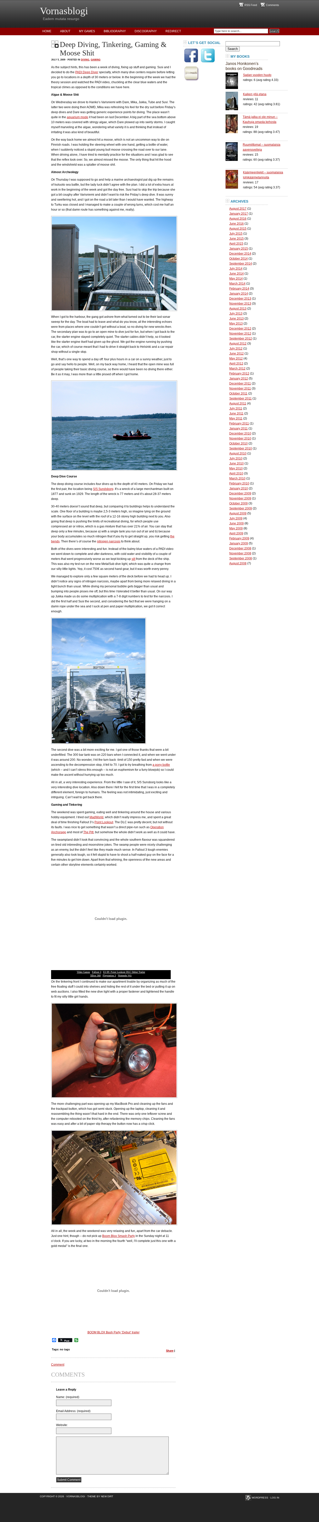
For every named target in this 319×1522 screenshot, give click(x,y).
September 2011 (240, 398)
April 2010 (236, 473)
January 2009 (238, 543)
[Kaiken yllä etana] (234, 101)
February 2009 (239, 538)
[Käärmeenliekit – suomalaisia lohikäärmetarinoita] (234, 179)
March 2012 (237, 368)
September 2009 (240, 508)
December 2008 (240, 548)
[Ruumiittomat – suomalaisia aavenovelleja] (234, 151)
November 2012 (240, 333)
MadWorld (96, 817)
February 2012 (239, 373)
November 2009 (240, 498)
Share (169, 1350)
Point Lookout (103, 822)
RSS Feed (250, 4)
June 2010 (236, 463)
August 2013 (237, 308)
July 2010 (235, 458)
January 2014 (238, 293)
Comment (57, 1364)
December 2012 (240, 328)
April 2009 (236, 533)
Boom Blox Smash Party (118, 1236)
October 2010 (238, 443)
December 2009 (240, 493)
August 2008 (237, 563)
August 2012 (237, 343)
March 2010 (237, 478)
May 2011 (235, 418)
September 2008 (240, 558)
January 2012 (238, 378)
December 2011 (240, 383)
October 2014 (238, 258)
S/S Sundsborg (103, 489)
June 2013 (236, 318)
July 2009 (235, 518)
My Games (87, 31)
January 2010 (238, 488)
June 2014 (236, 273)
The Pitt (88, 832)
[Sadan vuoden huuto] (234, 80)
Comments (272, 4)
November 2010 (240, 438)
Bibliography (115, 31)
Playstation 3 (109, 975)
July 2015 (235, 233)
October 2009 (238, 503)
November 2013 (240, 303)
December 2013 (240, 298)
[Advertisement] (203, 158)
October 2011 (238, 393)
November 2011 (240, 388)
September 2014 (240, 263)
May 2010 (236, 468)
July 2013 (235, 313)
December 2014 (240, 253)
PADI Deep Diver (86, 72)
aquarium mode (77, 117)
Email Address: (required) (73, 1411)
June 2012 (236, 353)
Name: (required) (67, 1397)
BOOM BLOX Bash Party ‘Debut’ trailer (113, 1332)
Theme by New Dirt (100, 1496)
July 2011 (235, 408)
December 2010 (240, 433)
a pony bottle (161, 764)
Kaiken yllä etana (254, 94)
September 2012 (240, 338)
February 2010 (239, 483)
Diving (85, 59)
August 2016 (237, 218)
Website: (62, 1425)
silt (133, 559)
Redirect (173, 31)
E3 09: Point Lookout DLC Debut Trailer (124, 972)
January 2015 (238, 248)
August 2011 (237, 403)
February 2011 (239, 423)
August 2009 (237, 513)
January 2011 (238, 428)
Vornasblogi (64, 10)
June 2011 (236, 413)
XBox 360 (95, 975)
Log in (274, 1497)
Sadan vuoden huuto (257, 75)
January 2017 (238, 213)
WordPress (260, 1497)
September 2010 (240, 448)
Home (46, 31)
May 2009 (236, 528)
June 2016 (236, 223)
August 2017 (237, 208)
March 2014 (237, 283)
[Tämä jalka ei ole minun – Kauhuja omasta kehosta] (234, 123)
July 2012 (235, 348)
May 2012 (236, 358)
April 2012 (236, 363)
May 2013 (236, 323)
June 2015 (236, 238)
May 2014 (236, 278)
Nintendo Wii (125, 975)
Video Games (83, 972)
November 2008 (240, 553)
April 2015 (236, 243)
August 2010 (237, 453)
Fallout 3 (96, 972)
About (65, 31)
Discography (146, 31)
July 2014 (235, 268)
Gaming (95, 59)
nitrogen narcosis (108, 541)
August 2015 (237, 228)
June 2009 (236, 523)
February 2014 (239, 288)
